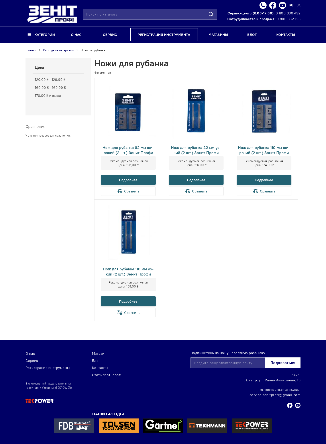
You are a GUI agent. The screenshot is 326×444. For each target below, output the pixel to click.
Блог (96, 360)
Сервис (32, 360)
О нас (30, 353)
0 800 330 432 (288, 13)
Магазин (99, 353)
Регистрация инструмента (48, 367)
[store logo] (52, 14)
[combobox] (150, 14)
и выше (48, 95)
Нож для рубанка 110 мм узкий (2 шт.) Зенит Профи (128, 271)
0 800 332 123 (288, 19)
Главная (31, 50)
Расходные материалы (58, 50)
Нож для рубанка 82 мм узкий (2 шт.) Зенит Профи (196, 150)
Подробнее (128, 180)
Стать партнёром (106, 375)
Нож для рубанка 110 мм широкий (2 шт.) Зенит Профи (264, 150)
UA (298, 5)
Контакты (100, 367)
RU (291, 5)
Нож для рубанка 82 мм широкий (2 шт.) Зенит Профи (128, 150)
